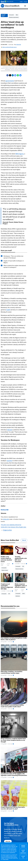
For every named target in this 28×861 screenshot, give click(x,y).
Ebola (23, 593)
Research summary (19, 568)
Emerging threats (3, 15)
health (8, 310)
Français (25, 1)
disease (9, 430)
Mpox (17, 14)
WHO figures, (19, 154)
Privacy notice (5, 859)
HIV (23, 566)
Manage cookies (23, 846)
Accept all (23, 857)
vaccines (9, 460)
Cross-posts (11, 14)
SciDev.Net (18, 44)
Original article (7, 530)
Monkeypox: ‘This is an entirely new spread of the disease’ (13, 257)
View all (24, 540)
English (21, 1)
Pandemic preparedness (13, 17)
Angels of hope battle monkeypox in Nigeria (14, 261)
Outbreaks (18, 596)
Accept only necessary (23, 852)
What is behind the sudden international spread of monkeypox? (15, 266)
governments (10, 81)
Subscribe (8, 841)
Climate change (5, 570)
